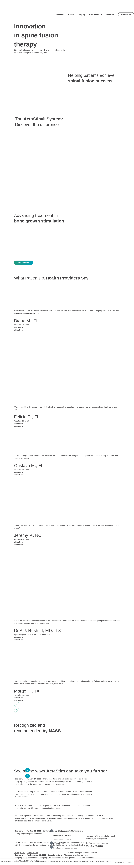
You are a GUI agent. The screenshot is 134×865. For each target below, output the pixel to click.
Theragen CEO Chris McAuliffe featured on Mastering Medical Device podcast (47, 815)
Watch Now (18, 327)
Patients (71, 15)
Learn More (69, 808)
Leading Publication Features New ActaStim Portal (36, 827)
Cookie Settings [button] (119, 862)
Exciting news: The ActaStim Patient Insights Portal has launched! (43, 839)
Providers (60, 15)
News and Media (95, 15)
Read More (68, 784)
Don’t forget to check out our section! (38, 802)
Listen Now (56, 821)
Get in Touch (126, 15)
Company (81, 15)
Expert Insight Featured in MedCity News (32, 788)
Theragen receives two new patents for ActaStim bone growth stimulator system (48, 851)
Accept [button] (130, 862)
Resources (110, 15)
